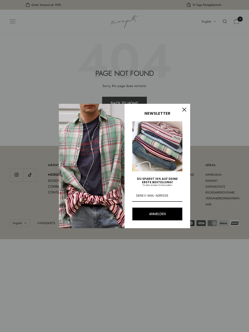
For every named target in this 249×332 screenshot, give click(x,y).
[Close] (184, 109)
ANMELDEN (157, 213)
